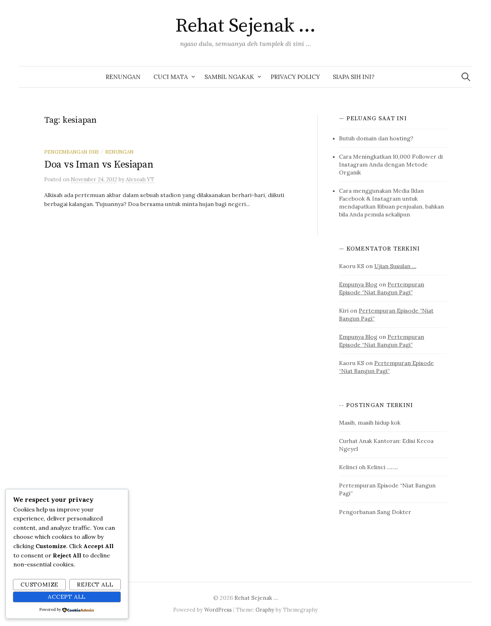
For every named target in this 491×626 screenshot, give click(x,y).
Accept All (67, 596)
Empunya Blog (358, 284)
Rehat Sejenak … (245, 26)
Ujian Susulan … (395, 266)
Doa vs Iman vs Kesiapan (98, 164)
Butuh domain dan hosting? (376, 138)
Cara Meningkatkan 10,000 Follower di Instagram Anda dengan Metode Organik (391, 164)
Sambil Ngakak (229, 77)
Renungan (123, 77)
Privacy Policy (295, 77)
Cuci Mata (170, 77)
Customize (39, 584)
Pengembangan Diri (71, 152)
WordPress (218, 609)
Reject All (95, 584)
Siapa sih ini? (354, 77)
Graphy (265, 609)
